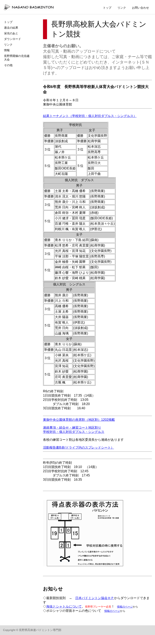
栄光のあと (11, 33)
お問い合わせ (140, 7)
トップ (107, 7)
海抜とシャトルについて (64, 606)
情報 (7, 50)
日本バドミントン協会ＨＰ (94, 598)
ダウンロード (12, 39)
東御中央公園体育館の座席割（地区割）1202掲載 (79, 419)
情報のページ (125, 606)
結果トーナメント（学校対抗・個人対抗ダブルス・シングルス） (90, 116)
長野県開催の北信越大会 (16, 57)
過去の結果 (11, 27)
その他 (8, 65)
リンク (121, 7)
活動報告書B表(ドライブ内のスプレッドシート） (78, 447)
